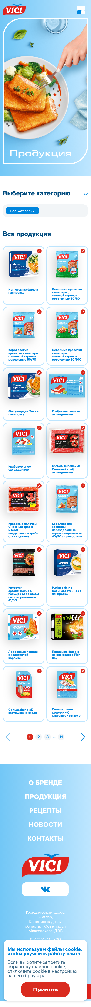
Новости (45, 825)
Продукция (45, 797)
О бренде (45, 783)
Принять (45, 989)
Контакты (45, 839)
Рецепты (45, 811)
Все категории (22, 211)
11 (61, 737)
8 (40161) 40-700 (45, 939)
